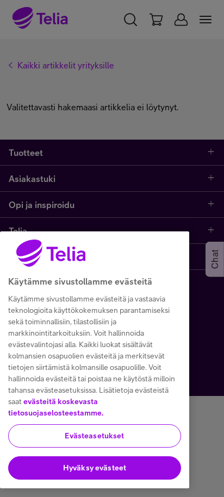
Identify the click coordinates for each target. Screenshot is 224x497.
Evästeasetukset (94, 435)
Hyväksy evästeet (94, 467)
